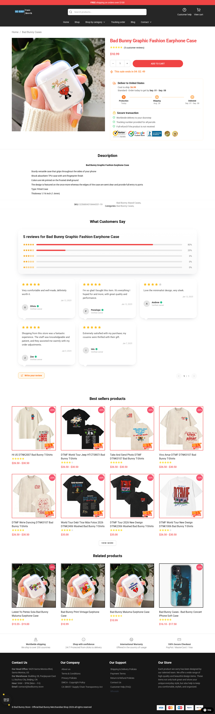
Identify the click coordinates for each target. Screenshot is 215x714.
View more (108, 543)
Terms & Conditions (71, 673)
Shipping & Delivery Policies (123, 669)
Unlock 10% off (6, 700)
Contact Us (115, 682)
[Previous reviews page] (179, 376)
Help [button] (209, 710)
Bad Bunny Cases (32, 32)
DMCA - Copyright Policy (73, 682)
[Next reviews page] (194, 376)
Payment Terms (118, 673)
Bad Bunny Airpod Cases (128, 203)
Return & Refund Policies (122, 678)
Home (15, 32)
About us (66, 669)
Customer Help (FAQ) (120, 687)
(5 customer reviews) (134, 47)
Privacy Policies (69, 678)
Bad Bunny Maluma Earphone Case (129, 611)
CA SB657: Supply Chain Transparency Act (82, 687)
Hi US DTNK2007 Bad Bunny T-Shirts (32, 454)
